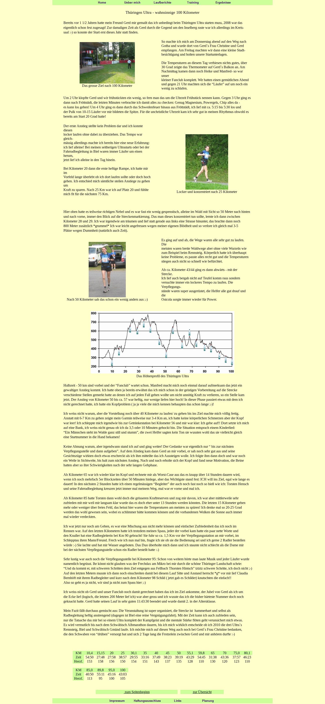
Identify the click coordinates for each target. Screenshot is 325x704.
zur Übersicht (202, 692)
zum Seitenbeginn (137, 692)
